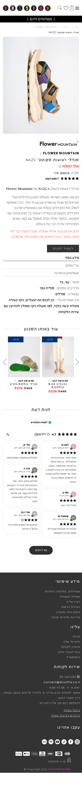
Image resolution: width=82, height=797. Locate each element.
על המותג (72, 265)
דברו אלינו (73, 602)
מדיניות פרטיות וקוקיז (65, 617)
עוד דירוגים (41, 550)
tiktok (64, 742)
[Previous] (77, 362)
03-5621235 (68, 677)
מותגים (65, 27)
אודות (76, 636)
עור (67, 282)
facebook (70, 742)
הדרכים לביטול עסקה (65, 715)
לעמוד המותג (63, 248)
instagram (77, 742)
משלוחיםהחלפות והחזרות (62, 591)
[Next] (5, 362)
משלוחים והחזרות (66, 273)
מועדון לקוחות (70, 647)
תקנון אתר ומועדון (68, 612)
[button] (61, 178)
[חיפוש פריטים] (60, 8)
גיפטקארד (73, 657)
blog (44, 742)
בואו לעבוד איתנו (69, 652)
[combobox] (8, 434)
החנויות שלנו (71, 641)
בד (61, 282)
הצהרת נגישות (70, 607)
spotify (51, 742)
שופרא (75, 27)
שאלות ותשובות (70, 596)
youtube (57, 742)
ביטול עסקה (72, 710)
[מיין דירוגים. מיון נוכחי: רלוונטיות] (8, 434)
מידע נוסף (72, 258)
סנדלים (60, 294)
